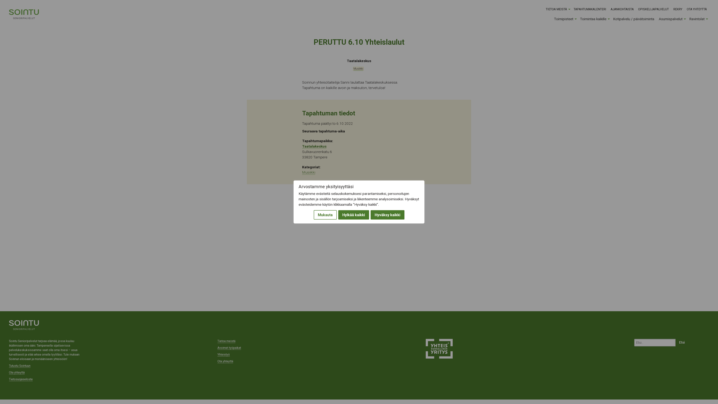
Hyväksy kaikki (387, 215)
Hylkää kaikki (353, 215)
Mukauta (325, 215)
